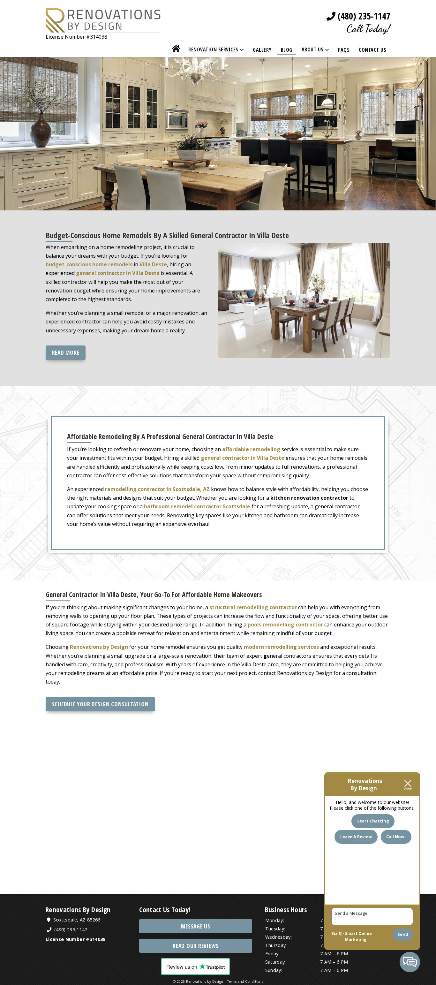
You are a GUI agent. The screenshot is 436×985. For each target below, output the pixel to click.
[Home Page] (103, 28)
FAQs (344, 49)
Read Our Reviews (196, 946)
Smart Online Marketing (358, 937)
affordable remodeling (251, 449)
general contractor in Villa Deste (242, 457)
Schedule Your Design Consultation (100, 704)
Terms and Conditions (245, 981)
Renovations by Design (99, 646)
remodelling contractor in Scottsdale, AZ (157, 489)
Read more (65, 352)
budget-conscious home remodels (89, 264)
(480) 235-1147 (362, 16)
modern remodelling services (281, 646)
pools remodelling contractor (285, 624)
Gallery (262, 49)
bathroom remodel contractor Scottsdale (197, 506)
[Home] (176, 50)
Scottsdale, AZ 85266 (76, 920)
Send (402, 934)
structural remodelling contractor (253, 607)
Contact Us (372, 49)
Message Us (195, 926)
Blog (286, 49)
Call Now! (396, 836)
